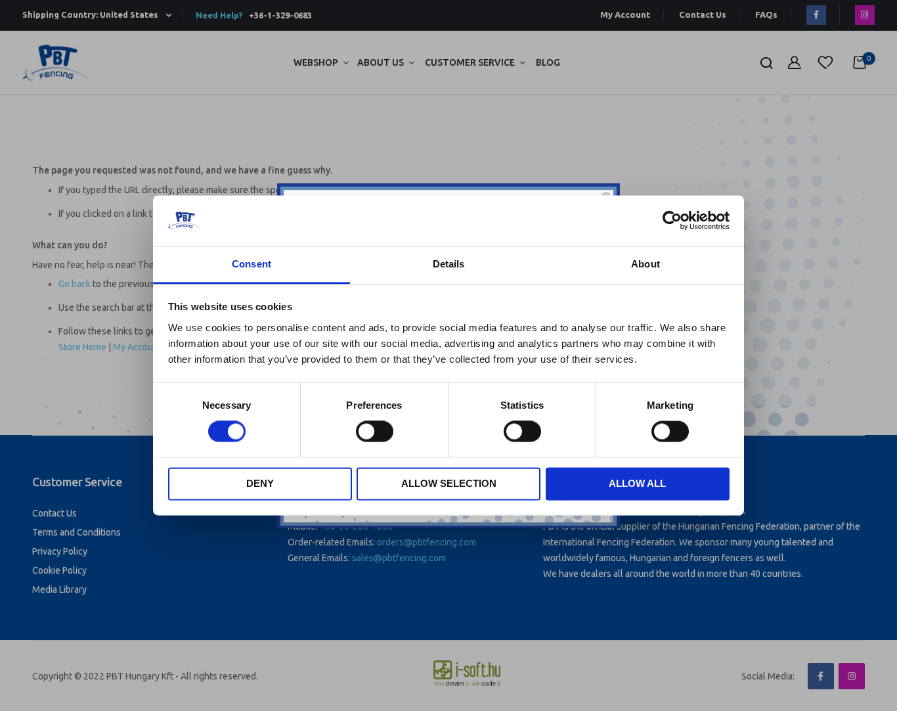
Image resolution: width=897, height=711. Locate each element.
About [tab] (645, 263)
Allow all (637, 483)
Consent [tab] (251, 263)
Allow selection (448, 483)
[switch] (374, 433)
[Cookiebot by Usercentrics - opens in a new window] (672, 221)
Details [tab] (449, 263)
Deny (260, 483)
